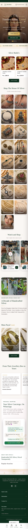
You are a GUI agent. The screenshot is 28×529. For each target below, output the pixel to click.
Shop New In (14, 33)
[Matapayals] (8, 5)
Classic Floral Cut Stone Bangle (10, 266)
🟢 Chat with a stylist (14, 442)
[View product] (16, 267)
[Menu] (1, 4)
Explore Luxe (14, 38)
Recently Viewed (20, 4)
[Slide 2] (14, 41)
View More (14, 80)
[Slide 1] (13, 41)
